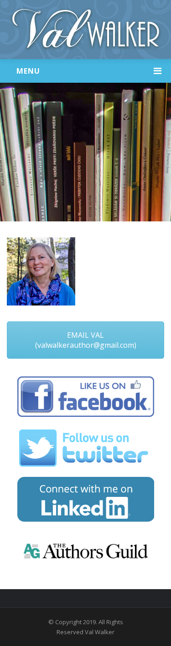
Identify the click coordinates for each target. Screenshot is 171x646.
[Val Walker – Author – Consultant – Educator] (85, 29)
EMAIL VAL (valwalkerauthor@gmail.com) (85, 340)
